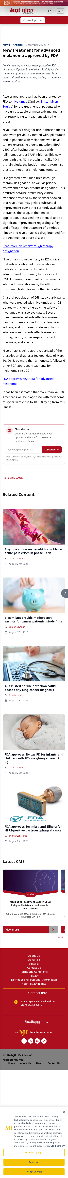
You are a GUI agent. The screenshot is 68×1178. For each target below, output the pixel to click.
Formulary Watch (13, 477)
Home (11, 1063)
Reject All (34, 1162)
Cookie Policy (58, 1145)
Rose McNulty (16, 695)
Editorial (34, 964)
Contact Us (34, 968)
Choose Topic (30, 20)
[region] (34, 1142)
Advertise (34, 960)
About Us (34, 956)
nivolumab (20, 101)
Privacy (34, 976)
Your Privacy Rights (34, 983)
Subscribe (49, 449)
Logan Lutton (15, 558)
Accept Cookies (34, 1171)
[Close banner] (63, 4)
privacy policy (12, 459)
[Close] (64, 1111)
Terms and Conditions (34, 972)
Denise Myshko (16, 626)
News (39, 1063)
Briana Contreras (17, 835)
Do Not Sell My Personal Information (34, 980)
